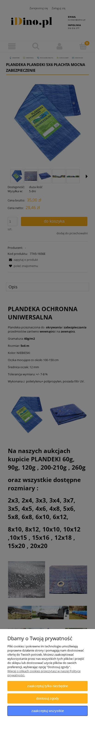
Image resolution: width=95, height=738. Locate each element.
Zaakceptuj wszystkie (47, 711)
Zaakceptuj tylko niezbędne (47, 686)
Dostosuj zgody (47, 698)
